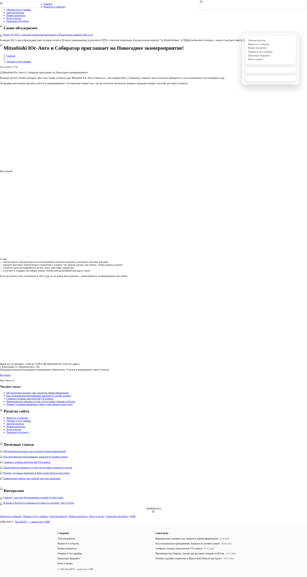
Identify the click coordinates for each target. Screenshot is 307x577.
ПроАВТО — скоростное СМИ (32, 521)
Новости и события (54, 6)
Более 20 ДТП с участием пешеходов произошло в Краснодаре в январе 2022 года (48, 34)
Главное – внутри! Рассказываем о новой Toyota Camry (33, 497)
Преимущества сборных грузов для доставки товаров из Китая (40, 401)
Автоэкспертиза (15, 12)
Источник (5, 375)
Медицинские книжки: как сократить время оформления (37, 392)
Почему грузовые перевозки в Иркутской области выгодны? (39, 404)
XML (133, 516)
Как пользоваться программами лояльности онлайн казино (38, 395)
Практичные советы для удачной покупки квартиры (31, 478)
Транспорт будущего (17, 21)
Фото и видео (13, 18)
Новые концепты (15, 15)
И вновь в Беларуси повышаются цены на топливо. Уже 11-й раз (38, 503)
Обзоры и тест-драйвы (18, 9)
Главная (47, 4)
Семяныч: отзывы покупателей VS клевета (29, 398)
